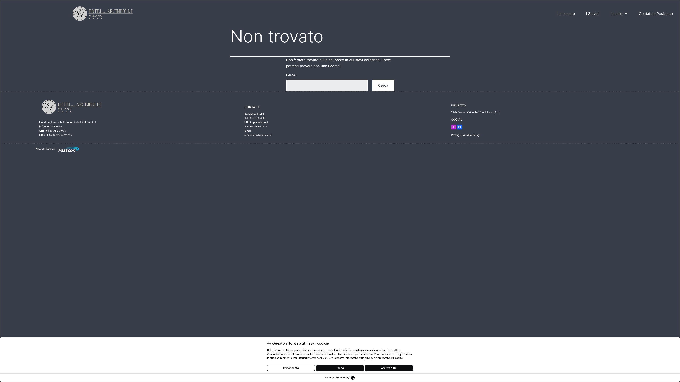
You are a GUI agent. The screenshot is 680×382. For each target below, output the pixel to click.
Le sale (616, 13)
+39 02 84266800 (254, 118)
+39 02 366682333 (255, 126)
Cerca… (292, 75)
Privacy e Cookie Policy (465, 135)
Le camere (566, 13)
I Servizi (592, 13)
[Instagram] (453, 127)
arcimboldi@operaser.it (258, 135)
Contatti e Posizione (656, 13)
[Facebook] (459, 127)
